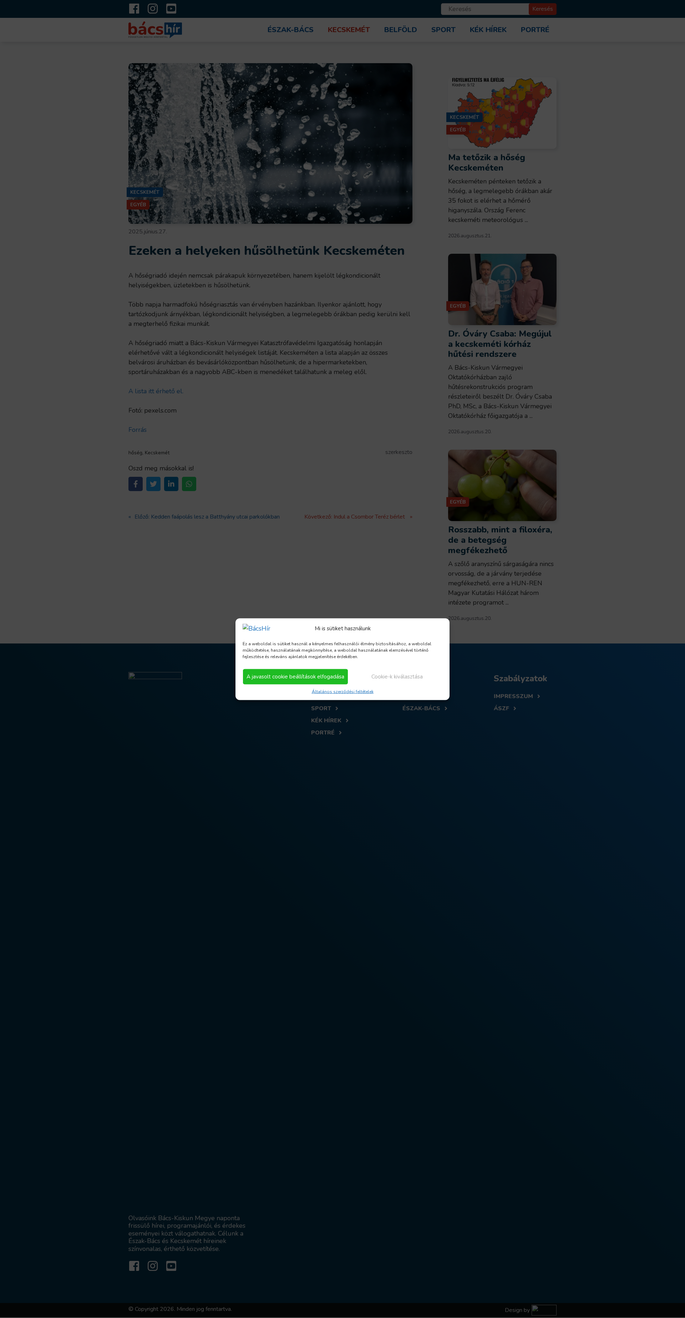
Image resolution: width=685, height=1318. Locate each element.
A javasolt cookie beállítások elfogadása (295, 676)
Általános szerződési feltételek (343, 691)
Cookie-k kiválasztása (397, 676)
